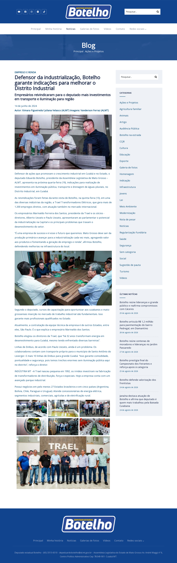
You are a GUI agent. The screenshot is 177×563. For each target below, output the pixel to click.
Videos (123, 277)
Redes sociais (137, 28)
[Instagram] (31, 11)
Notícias (70, 28)
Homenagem (127, 174)
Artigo (123, 122)
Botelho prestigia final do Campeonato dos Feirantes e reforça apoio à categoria (136, 364)
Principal (36, 28)
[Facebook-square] (25, 11)
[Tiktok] (44, 11)
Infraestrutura (128, 187)
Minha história (53, 28)
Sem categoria (128, 251)
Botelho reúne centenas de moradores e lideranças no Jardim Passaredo (138, 344)
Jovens (123, 193)
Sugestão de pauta (130, 264)
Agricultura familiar (130, 109)
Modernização (127, 213)
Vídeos (107, 28)
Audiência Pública (129, 128)
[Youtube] (19, 11)
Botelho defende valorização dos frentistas (138, 381)
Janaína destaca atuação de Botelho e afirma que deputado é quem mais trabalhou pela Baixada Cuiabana (139, 400)
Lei (121, 200)
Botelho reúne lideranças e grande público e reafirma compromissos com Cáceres (139, 306)
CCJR (122, 141)
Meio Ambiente (128, 206)
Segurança (125, 245)
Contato (120, 28)
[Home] (88, 11)
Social (123, 258)
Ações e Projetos (94, 51)
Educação (125, 154)
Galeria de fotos (128, 167)
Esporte (124, 161)
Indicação (125, 180)
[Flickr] (37, 11)
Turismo (124, 271)
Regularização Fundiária (133, 232)
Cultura (124, 148)
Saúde (123, 239)
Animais (124, 115)
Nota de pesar (128, 219)
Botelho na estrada (130, 135)
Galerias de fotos (89, 28)
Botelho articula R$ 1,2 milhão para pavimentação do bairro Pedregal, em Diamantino (136, 325)
